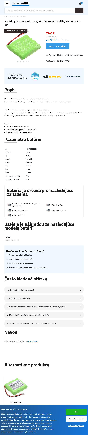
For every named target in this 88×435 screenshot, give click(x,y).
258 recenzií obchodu (73, 76)
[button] (17, 62)
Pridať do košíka (57, 46)
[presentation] (9, 46)
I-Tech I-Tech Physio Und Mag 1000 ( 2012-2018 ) (26, 205)
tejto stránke (33, 341)
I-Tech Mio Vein (18, 215)
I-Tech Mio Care (57, 205)
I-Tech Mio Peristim (58, 210)
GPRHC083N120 (12, 240)
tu (35, 432)
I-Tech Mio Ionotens (20, 210)
